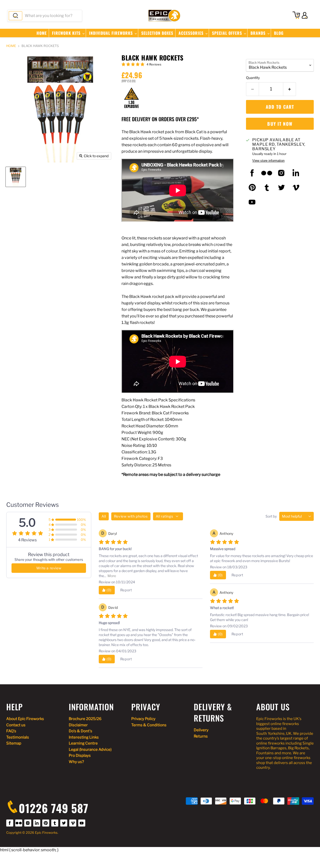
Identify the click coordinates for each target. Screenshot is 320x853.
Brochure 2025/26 (85, 719)
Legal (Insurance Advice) (90, 749)
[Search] (15, 15)
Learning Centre (83, 743)
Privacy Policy (143, 719)
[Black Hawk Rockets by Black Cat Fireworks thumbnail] (16, 177)
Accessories (191, 33)
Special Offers (227, 33)
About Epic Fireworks (25, 719)
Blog (279, 33)
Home (41, 33)
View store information (268, 160)
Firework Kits (67, 33)
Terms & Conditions (148, 725)
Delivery (201, 730)
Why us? (76, 762)
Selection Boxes (157, 33)
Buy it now (279, 123)
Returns (201, 736)
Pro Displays (80, 755)
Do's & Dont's (80, 731)
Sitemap (13, 743)
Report (126, 590)
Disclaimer (78, 725)
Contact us (16, 725)
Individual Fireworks (111, 33)
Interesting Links (84, 737)
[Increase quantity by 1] (289, 89)
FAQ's (11, 731)
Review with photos (131, 516)
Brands (258, 33)
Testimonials (17, 737)
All (104, 516)
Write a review (48, 568)
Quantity (253, 78)
